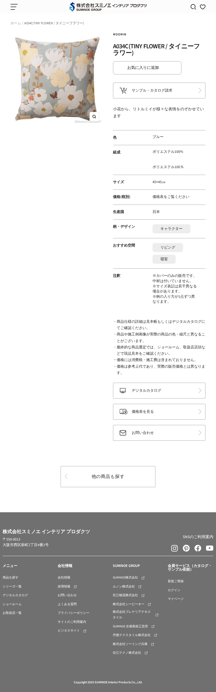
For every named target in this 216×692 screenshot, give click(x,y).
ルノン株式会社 (124, 586)
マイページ (176, 599)
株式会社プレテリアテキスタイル (132, 615)
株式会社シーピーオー (128, 604)
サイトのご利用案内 (72, 622)
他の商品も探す (108, 476)
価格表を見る (143, 411)
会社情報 (64, 577)
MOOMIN (119, 34)
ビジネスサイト (69, 630)
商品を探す (10, 577)
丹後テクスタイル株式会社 (132, 635)
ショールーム (12, 604)
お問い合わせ (143, 432)
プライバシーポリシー (73, 613)
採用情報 (64, 586)
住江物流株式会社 (125, 595)
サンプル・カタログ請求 (152, 90)
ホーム (16, 23)
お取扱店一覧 (12, 613)
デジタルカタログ (146, 390)
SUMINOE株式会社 (125, 577)
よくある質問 (67, 604)
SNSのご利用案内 (198, 537)
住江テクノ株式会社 (127, 653)
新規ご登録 (176, 581)
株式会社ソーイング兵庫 (130, 644)
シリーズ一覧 (12, 586)
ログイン (174, 590)
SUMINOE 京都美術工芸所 (130, 626)
